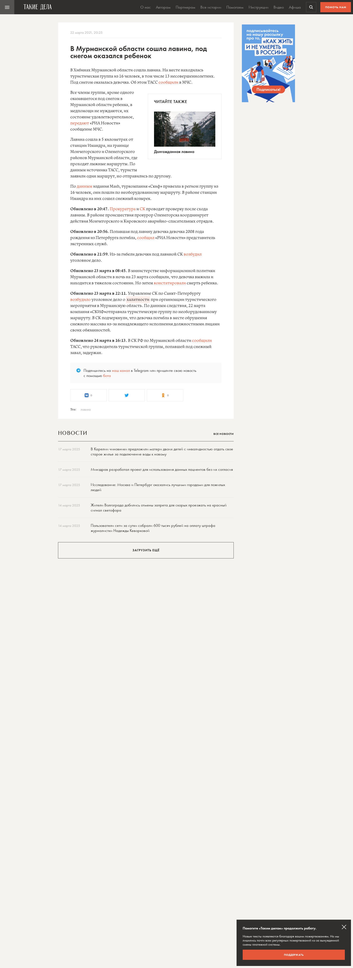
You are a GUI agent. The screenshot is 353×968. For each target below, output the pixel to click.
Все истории (210, 7)
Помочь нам (335, 7)
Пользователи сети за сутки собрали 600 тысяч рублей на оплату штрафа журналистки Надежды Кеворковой (153, 528)
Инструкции (258, 7)
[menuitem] (7, 7)
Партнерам (185, 7)
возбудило (80, 300)
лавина (86, 409)
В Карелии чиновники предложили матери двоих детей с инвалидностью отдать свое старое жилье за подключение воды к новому (162, 451)
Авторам (163, 7)
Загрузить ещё (146, 550)
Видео (279, 7)
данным (84, 186)
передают (79, 123)
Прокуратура (123, 209)
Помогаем (235, 7)
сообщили (168, 82)
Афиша (295, 7)
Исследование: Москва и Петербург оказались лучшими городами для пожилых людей (158, 487)
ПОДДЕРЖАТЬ (294, 955)
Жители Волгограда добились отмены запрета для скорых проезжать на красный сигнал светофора (159, 507)
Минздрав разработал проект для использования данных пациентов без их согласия (162, 469)
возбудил (193, 254)
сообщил (145, 238)
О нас (145, 7)
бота (107, 375)
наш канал (121, 370)
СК (142, 209)
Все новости (223, 433)
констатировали (170, 283)
